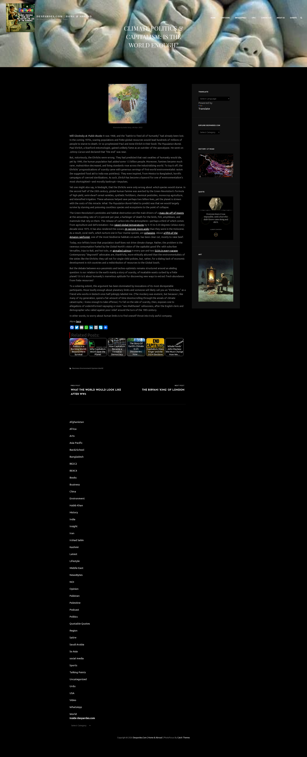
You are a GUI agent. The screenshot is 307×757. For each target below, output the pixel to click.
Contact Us (266, 18)
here (78, 321)
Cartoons (225, 18)
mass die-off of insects (171, 212)
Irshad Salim (77, 540)
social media (77, 658)
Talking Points (78, 672)
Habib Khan (76, 505)
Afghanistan (77, 421)
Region (73, 630)
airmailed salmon (122, 250)
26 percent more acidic (137, 229)
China (73, 491)
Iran (72, 533)
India (72, 519)
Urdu (73, 686)
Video (73, 700)
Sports (73, 665)
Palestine (75, 602)
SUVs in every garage (166, 250)
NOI (72, 581)
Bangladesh (76, 456)
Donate (293, 18)
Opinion (94, 368)
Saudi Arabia (77, 644)
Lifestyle (75, 561)
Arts (72, 435)
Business (76, 368)
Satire (73, 637)
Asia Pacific (76, 442)
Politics (74, 616)
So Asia (74, 651)
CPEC (254, 18)
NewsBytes (76, 574)
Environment (85, 368)
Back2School (77, 449)
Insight (73, 526)
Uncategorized (78, 679)
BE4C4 (73, 470)
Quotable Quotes (80, 623)
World (100, 368)
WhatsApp (76, 707)
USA (72, 693)
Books (73, 477)
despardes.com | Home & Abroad (64, 16)
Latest (73, 554)
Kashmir (74, 547)
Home (213, 18)
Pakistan (75, 595)
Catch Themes (183, 737)
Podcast (74, 609)
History (74, 512)
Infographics (240, 18)
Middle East (76, 567)
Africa (73, 428)
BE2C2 (73, 463)
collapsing (149, 233)
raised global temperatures (129, 224)
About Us (281, 18)
